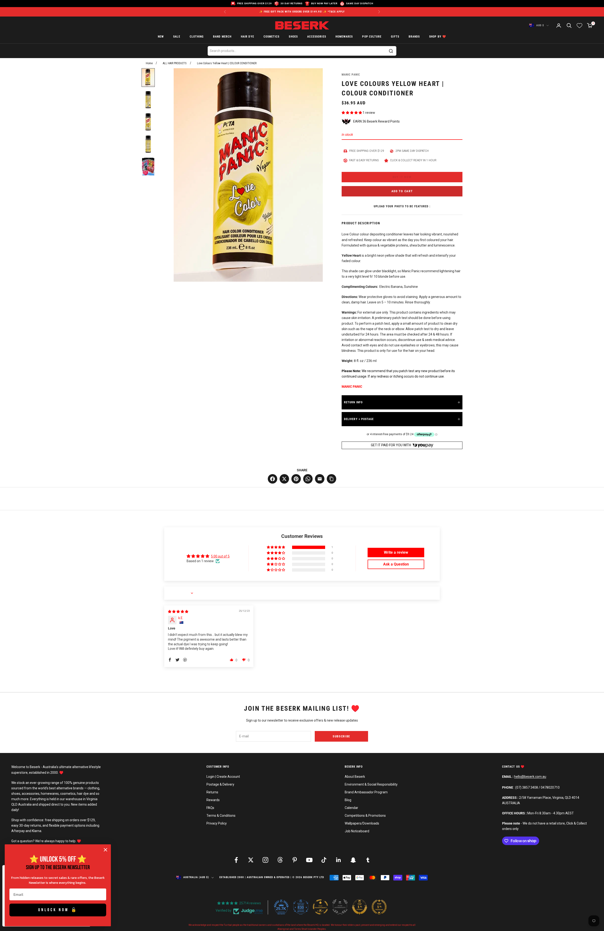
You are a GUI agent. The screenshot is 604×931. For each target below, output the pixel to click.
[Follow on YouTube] (309, 859)
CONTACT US (511, 766)
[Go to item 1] (148, 77)
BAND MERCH (222, 36)
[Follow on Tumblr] (367, 859)
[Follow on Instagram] (265, 859)
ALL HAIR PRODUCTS (174, 63)
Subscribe (341, 736)
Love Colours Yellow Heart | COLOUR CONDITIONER (226, 63)
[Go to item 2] (148, 100)
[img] (178, 611)
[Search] (391, 51)
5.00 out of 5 (220, 556)
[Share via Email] (319, 479)
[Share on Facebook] (272, 479)
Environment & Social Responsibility (371, 784)
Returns (212, 792)
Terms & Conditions (220, 815)
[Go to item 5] (148, 166)
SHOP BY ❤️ (437, 36)
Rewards (213, 800)
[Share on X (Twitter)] (284, 479)
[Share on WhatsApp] (308, 479)
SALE (176, 36)
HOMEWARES (344, 36)
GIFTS (395, 36)
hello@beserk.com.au (530, 776)
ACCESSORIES (316, 36)
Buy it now (402, 177)
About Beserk (355, 776)
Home (149, 63)
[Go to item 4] (148, 144)
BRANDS (414, 36)
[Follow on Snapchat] (353, 859)
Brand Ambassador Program (366, 792)
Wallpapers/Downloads (362, 823)
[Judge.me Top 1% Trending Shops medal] (379, 906)
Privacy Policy (216, 823)
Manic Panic (351, 74)
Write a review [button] (396, 552)
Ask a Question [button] (396, 564)
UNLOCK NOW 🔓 (58, 909)
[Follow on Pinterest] (294, 859)
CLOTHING (197, 36)
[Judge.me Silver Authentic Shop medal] (340, 906)
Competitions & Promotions (365, 815)
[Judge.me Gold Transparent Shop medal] (320, 906)
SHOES (293, 36)
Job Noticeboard (357, 831)
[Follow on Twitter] (250, 859)
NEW (161, 36)
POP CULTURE (372, 36)
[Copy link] (331, 479)
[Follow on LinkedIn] (338, 859)
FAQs (210, 808)
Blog (348, 800)
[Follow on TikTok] (323, 859)
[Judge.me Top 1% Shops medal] (359, 906)
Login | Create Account (223, 776)
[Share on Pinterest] (296, 479)
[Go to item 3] (148, 122)
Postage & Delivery (220, 784)
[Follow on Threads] (280, 859)
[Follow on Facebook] (236, 859)
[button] (352, 113)
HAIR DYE (247, 36)
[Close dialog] (105, 849)
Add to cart (402, 191)
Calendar (351, 808)
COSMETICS (272, 36)
